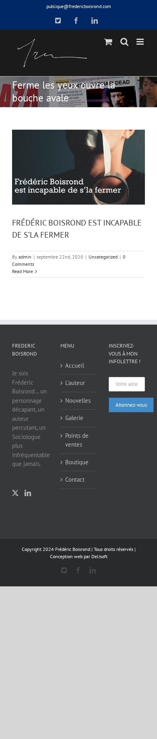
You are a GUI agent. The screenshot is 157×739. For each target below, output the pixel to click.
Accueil (74, 365)
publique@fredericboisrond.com (78, 6)
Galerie (74, 418)
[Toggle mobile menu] (140, 41)
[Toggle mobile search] (124, 41)
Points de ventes (77, 440)
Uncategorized (103, 257)
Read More (22, 271)
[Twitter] (15, 493)
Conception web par (70, 556)
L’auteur (75, 383)
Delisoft (99, 556)
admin (25, 257)
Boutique (77, 462)
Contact (75, 479)
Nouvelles (78, 400)
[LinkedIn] (28, 493)
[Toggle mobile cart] (108, 41)
